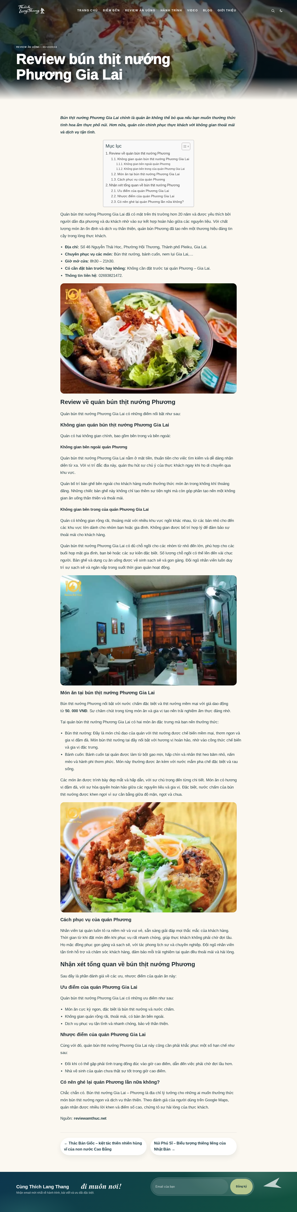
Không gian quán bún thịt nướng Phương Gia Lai (153, 159)
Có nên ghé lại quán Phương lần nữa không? (150, 202)
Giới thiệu (227, 10)
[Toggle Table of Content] (183, 146)
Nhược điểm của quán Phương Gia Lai (145, 196)
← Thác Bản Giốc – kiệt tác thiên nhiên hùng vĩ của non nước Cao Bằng (103, 1146)
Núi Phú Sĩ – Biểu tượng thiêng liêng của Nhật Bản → (190, 1146)
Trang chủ (87, 10)
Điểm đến (111, 10)
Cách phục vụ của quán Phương (141, 179)
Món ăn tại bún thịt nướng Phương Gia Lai (148, 174)
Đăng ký (241, 1186)
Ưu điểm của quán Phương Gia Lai (143, 191)
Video (192, 10)
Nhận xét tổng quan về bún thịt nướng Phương (144, 185)
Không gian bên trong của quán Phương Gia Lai (154, 169)
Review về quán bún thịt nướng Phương (139, 153)
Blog (208, 10)
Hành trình (171, 10)
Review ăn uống (140, 10)
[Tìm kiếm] (273, 10)
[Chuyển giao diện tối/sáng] (281, 10)
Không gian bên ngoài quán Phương (147, 164)
